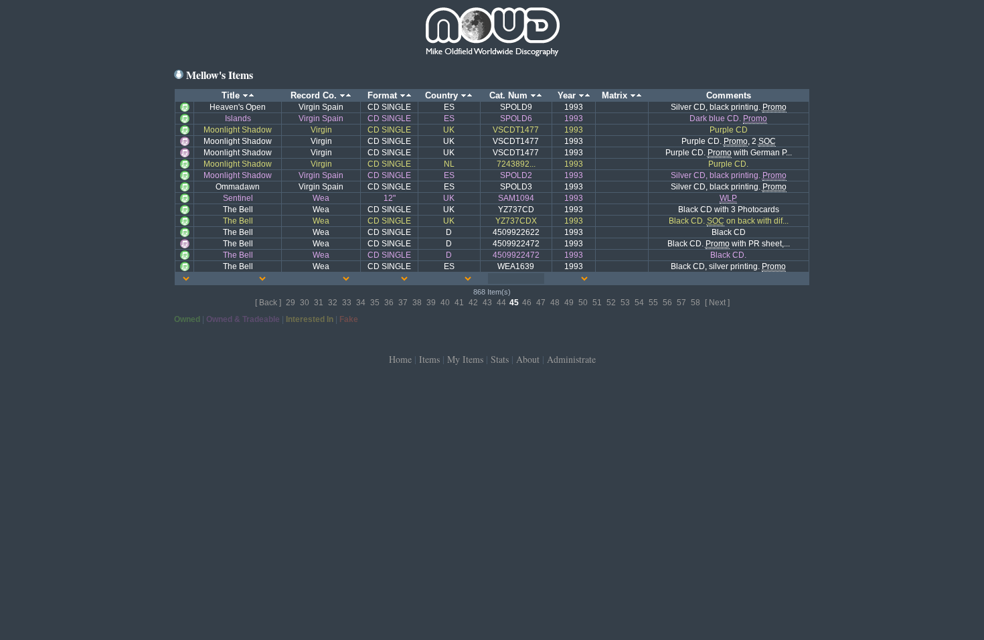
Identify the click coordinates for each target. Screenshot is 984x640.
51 (597, 302)
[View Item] (184, 106)
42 (473, 302)
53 (625, 302)
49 (569, 302)
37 (403, 302)
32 (332, 302)
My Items (465, 359)
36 (389, 302)
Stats (500, 359)
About (528, 359)
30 (304, 302)
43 (487, 302)
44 (501, 302)
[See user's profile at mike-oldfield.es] (178, 74)
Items (429, 359)
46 (526, 302)
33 (346, 302)
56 (667, 302)
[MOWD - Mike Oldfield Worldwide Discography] (492, 33)
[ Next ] (717, 302)
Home (400, 359)
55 (653, 302)
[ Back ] (268, 302)
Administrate (571, 359)
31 (318, 302)
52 (611, 302)
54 (639, 302)
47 (541, 302)
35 (375, 302)
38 (417, 302)
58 (695, 302)
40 (445, 302)
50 (583, 302)
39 (431, 302)
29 (290, 302)
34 (360, 302)
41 (459, 302)
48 (555, 302)
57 (681, 302)
